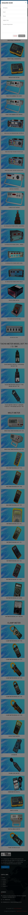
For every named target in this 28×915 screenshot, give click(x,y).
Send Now (21, 36)
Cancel (15, 36)
